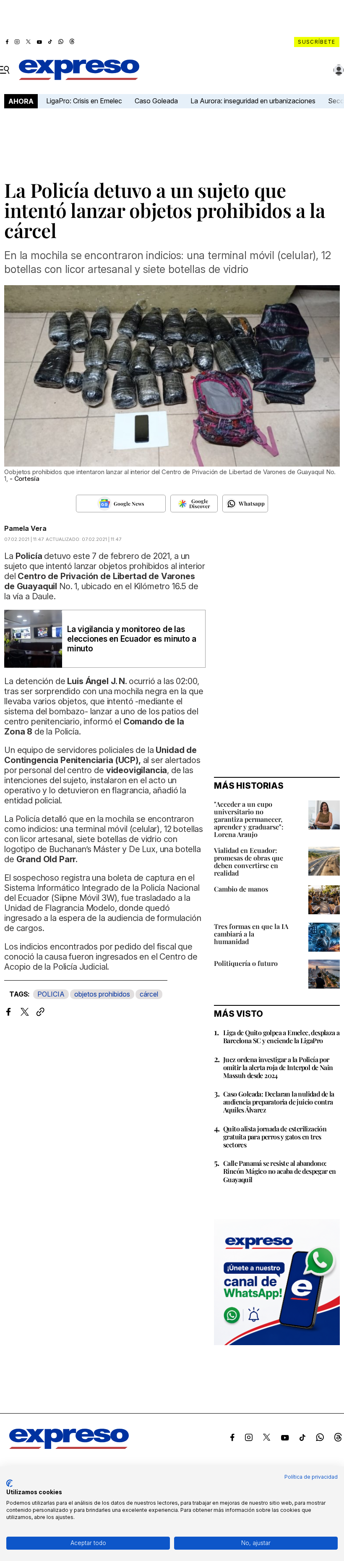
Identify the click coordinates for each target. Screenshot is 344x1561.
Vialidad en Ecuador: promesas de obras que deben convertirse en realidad (248, 861)
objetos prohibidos (102, 994)
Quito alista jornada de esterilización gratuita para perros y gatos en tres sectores (274, 1136)
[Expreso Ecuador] (69, 1446)
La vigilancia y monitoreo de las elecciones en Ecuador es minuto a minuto (131, 638)
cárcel (149, 994)
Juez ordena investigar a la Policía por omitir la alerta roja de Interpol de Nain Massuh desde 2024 (278, 1067)
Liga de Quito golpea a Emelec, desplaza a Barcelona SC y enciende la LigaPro (281, 1036)
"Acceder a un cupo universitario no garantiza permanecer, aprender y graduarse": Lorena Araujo (249, 819)
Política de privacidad (311, 1477)
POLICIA (51, 994)
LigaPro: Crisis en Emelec (84, 101)
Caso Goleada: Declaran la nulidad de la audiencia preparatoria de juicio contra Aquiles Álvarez (278, 1101)
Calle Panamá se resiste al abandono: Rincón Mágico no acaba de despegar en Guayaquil (279, 1171)
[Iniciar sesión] (339, 70)
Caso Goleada (156, 101)
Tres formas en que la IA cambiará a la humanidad (251, 934)
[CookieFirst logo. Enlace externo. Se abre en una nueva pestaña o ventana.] (9, 1483)
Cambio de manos (241, 888)
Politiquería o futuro (246, 963)
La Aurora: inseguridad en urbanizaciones (252, 101)
